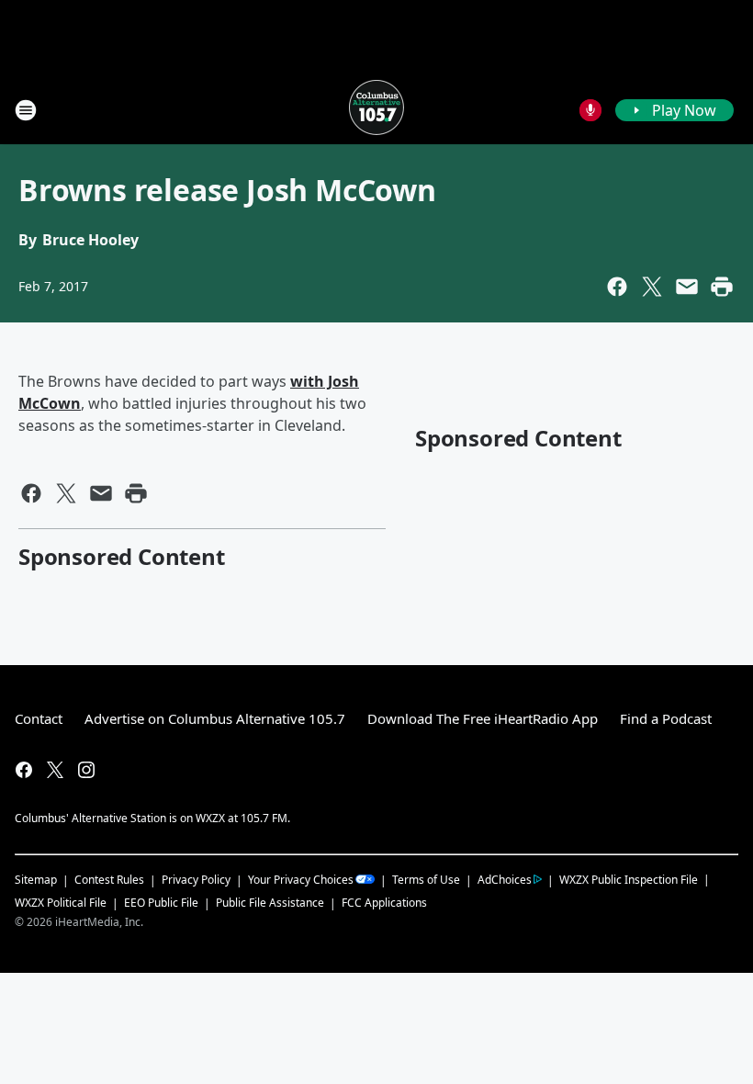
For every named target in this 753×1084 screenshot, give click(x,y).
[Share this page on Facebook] (617, 286)
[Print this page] (722, 286)
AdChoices (505, 879)
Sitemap (36, 879)
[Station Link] (376, 110)
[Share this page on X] (652, 286)
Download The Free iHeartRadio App (482, 718)
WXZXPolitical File (61, 902)
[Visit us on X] (55, 770)
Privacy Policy (196, 879)
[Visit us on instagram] (86, 770)
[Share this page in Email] (687, 286)
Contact (38, 718)
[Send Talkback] (590, 110)
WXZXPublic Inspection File (628, 879)
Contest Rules (109, 879)
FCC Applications (384, 902)
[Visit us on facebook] (24, 770)
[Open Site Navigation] (26, 110)
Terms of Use (426, 879)
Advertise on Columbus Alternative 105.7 (214, 718)
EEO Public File (161, 902)
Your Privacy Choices (301, 879)
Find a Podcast (666, 718)
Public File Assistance (270, 902)
